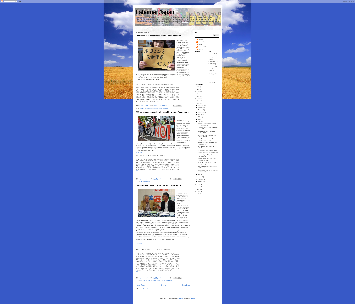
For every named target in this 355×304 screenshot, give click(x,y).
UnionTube (212, 79)
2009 (198, 191)
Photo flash (139, 152)
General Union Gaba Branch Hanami (207, 150)
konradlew (180, 298)
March (200, 177)
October (200, 110)
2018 (198, 91)
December (201, 105)
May (199, 121)
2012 (198, 184)
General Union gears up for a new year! (208, 152)
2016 (198, 96)
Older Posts (186, 285)
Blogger (193, 298)
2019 (198, 89)
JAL (141, 181)
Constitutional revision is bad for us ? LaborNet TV (158, 185)
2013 (198, 103)
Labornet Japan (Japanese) (213, 81)
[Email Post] (170, 105)
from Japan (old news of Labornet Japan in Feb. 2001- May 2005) (213, 71)
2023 (198, 87)
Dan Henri (200, 39)
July (199, 117)
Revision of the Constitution (164, 280)
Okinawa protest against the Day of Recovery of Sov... (207, 159)
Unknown (200, 44)
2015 (198, 98)
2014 (198, 101)
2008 (198, 193)
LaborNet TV (143, 280)
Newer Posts (140, 285)
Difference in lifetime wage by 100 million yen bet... (207, 135)
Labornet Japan (155, 12)
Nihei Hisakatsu (152, 280)
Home (163, 285)
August (200, 114)
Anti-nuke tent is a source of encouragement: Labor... (205, 139)
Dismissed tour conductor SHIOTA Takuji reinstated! (159, 36)
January (200, 181)
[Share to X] (177, 106)
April (199, 174)
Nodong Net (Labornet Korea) (213, 64)
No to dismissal (147, 181)
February (200, 179)
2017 (198, 94)
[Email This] (174, 106)
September (201, 112)
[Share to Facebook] (179, 106)
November (201, 107)
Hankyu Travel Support (146, 108)
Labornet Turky (213, 56)
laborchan (200, 49)
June (199, 119)
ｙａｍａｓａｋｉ (203, 46)
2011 (198, 186)
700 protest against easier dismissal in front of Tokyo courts (162, 112)
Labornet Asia (213, 77)
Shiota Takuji (164, 108)
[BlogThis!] (175, 106)
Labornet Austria (213, 61)
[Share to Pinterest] (181, 106)
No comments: (164, 105)
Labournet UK (213, 53)
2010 (198, 189)
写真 (137, 171)
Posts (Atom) (147, 288)
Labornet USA (213, 67)
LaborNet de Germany (212, 58)
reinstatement (157, 108)
